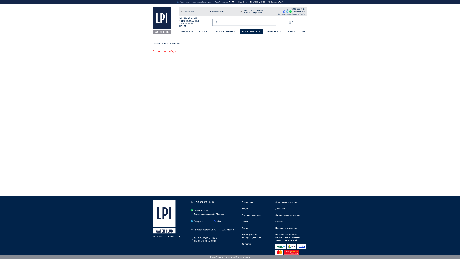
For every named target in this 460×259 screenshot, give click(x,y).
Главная (156, 43)
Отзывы (245, 221)
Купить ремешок (250, 31)
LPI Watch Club (162, 20)
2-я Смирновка (189, 116)
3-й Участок (187, 121)
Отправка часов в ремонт (287, 215)
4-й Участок (187, 126)
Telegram (287, 11)
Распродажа (187, 31)
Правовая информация (286, 228)
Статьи (245, 228)
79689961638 (299, 11)
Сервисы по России (296, 31)
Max (284, 11)
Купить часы (272, 31)
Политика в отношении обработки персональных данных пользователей (287, 237)
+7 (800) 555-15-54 (297, 9)
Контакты (246, 244)
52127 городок (189, 131)
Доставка (280, 208)
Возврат (279, 221)
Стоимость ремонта (223, 31)
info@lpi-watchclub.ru (205, 229)
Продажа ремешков (251, 215)
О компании (247, 202)
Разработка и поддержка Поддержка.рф (230, 257)
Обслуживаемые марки (286, 202)
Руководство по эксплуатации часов (251, 236)
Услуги (202, 31)
